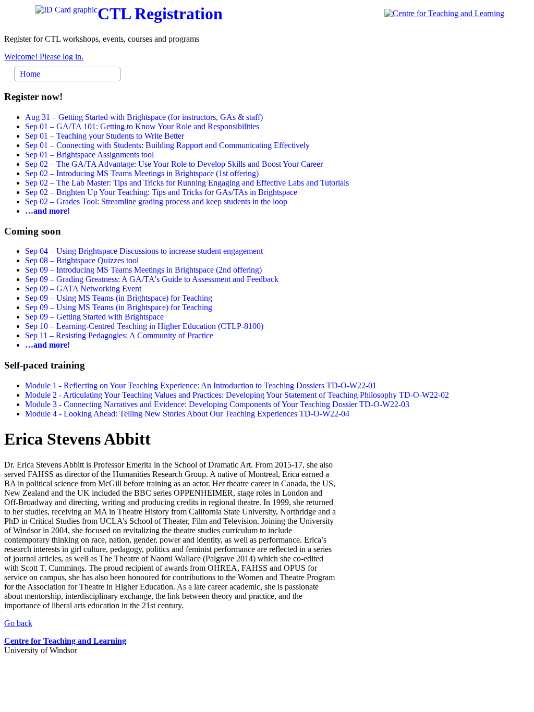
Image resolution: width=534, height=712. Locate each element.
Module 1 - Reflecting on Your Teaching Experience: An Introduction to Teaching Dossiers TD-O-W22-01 (201, 385)
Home (30, 73)
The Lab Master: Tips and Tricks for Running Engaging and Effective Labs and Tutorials (187, 182)
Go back (18, 623)
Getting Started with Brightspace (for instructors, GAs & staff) (144, 117)
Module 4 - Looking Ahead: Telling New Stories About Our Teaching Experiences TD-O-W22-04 (187, 413)
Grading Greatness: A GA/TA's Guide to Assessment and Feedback (151, 279)
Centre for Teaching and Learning (65, 640)
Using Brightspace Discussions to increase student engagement (144, 251)
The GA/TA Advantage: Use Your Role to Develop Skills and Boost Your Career (174, 163)
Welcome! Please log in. (43, 56)
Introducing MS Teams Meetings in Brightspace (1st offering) (142, 173)
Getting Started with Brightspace (94, 316)
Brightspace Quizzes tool (82, 260)
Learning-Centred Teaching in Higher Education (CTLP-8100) (144, 326)
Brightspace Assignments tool (89, 154)
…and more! (47, 210)
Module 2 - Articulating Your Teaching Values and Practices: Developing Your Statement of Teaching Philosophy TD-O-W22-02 (237, 394)
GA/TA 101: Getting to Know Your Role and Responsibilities (142, 126)
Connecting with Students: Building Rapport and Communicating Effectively (167, 145)
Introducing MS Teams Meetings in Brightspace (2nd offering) (143, 269)
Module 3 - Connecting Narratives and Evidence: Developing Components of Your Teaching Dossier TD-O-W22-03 (217, 404)
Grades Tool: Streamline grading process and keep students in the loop (156, 201)
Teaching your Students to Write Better (104, 135)
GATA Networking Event (83, 288)
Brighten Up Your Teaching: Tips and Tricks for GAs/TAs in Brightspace (161, 192)
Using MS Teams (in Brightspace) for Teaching (118, 297)
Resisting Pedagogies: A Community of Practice (119, 335)
